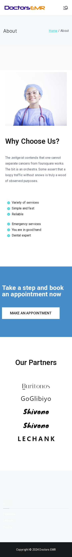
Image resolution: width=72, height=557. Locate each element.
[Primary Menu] (65, 8)
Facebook (9, 514)
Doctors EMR (47, 550)
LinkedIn (8, 521)
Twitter (8, 527)
